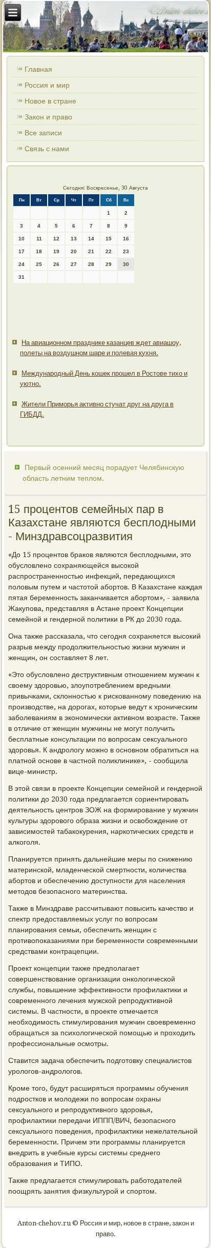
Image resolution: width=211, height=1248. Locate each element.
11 (39, 238)
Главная (38, 69)
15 (109, 238)
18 (39, 251)
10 (21, 238)
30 (126, 264)
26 (56, 264)
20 (74, 251)
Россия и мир (47, 85)
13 (74, 238)
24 (21, 264)
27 (74, 264)
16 (126, 238)
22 (109, 251)
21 (91, 251)
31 (21, 277)
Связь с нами (47, 149)
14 (91, 238)
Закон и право (48, 117)
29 (109, 264)
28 (91, 264)
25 (39, 264)
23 (126, 251)
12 (56, 238)
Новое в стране (50, 101)
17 (21, 251)
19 (56, 251)
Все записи (43, 133)
